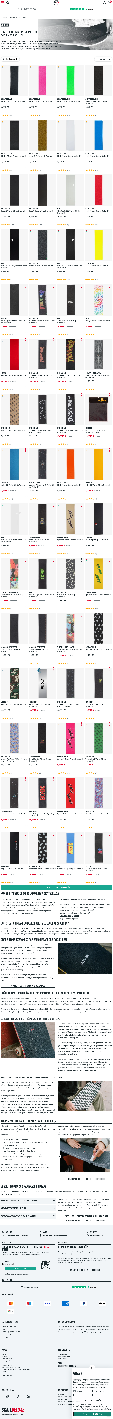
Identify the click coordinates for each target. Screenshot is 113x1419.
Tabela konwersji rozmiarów (17, 1236)
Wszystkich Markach (64, 1356)
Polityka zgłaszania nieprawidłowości (69, 1402)
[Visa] (47, 1304)
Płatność (4, 1354)
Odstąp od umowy (7, 1376)
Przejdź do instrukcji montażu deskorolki (86, 1179)
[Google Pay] (10, 1312)
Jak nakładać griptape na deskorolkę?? (75, 913)
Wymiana (93, 1232)
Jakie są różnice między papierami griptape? (77, 910)
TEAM (60, 1363)
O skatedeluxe (62, 1354)
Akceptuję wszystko (94, 1414)
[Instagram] (7, 1396)
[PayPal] (83, 1304)
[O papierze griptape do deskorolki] (38, 49)
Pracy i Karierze (62, 1358)
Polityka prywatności (64, 1397)
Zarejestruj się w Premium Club (86, 1270)
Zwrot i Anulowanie (7, 1358)
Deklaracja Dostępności (65, 1404)
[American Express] (65, 1304)
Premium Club (63, 1243)
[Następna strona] (109, 59)
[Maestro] (29, 1304)
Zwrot (45, 1232)
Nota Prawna (63, 1390)
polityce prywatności (105, 1409)
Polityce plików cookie (91, 1409)
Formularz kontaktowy (9, 1326)
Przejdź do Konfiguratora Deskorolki (28, 986)
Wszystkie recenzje (7, 1365)
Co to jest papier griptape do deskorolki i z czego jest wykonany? (85, 904)
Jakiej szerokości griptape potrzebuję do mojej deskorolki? (82, 907)
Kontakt (4, 1371)
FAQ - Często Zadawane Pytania (55, 1236)
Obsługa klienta (96, 1236)
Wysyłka (9, 1232)
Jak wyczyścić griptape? (69, 916)
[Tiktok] (17, 1396)
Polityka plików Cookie (64, 1399)
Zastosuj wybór (94, 1400)
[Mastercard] (10, 1304)
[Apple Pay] (102, 1304)
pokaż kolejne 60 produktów (58, 888)
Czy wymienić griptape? (69, 918)
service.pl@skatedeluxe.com (11, 1332)
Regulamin (61, 1394)
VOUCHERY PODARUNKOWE (67, 1366)
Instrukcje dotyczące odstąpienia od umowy (14, 1361)
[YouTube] (28, 1396)
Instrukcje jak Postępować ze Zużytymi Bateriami (16, 1369)
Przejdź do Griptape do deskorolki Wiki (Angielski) (86, 1216)
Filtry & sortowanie (11, 59)
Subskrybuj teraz (20, 1268)
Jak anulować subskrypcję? (22, 1274)
